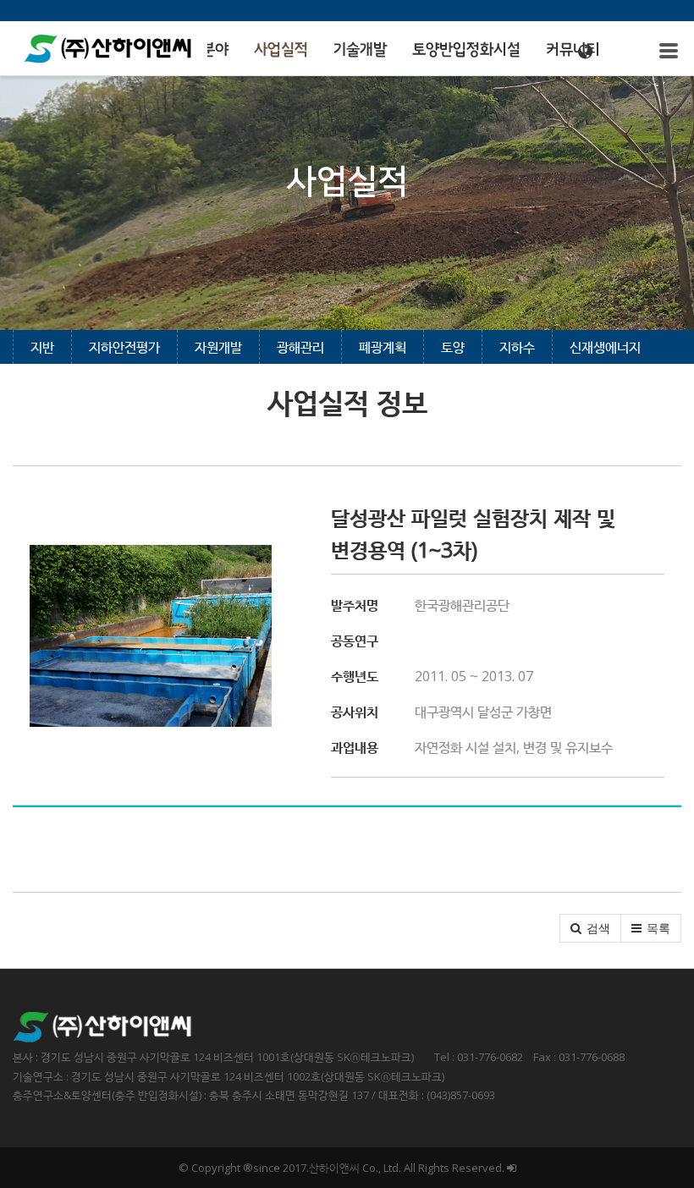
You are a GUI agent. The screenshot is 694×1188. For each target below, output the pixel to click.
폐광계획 (382, 347)
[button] (590, 928)
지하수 (517, 347)
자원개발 (218, 347)
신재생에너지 (605, 347)
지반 (42, 347)
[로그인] (511, 1167)
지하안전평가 (124, 347)
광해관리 (300, 347)
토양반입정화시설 (466, 49)
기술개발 (360, 49)
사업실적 (281, 49)
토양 (453, 347)
